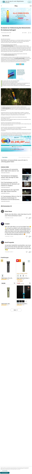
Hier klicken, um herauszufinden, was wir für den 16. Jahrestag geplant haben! (14, 160)
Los (29, 2)
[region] (16, 470)
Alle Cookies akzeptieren (5, 472)
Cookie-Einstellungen (4, 470)
